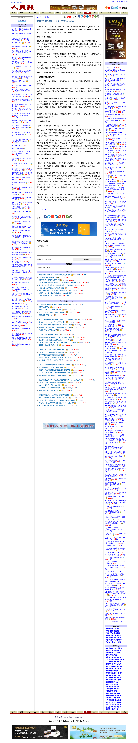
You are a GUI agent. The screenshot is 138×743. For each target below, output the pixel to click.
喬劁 (107, 682)
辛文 (110, 631)
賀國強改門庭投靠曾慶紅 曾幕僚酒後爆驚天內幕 (62, 327)
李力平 (120, 675)
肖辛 (116, 642)
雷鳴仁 (120, 650)
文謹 (113, 631)
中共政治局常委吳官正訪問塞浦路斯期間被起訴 (62, 275)
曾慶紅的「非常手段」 (54, 315)
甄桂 (119, 668)
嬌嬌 (119, 702)
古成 (115, 652)
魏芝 (110, 709)
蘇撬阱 (111, 689)
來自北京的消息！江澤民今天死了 (57, 309)
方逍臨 (108, 642)
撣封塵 (108, 657)
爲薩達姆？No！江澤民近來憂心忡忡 (58, 367)
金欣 (110, 628)
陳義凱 (120, 666)
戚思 (107, 686)
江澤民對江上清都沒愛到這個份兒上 (58, 388)
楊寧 (110, 655)
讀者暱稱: (40, 259)
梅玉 (113, 709)
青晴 (119, 677)
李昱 (107, 635)
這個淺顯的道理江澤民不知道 (56, 390)
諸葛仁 (108, 693)
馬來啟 (108, 648)
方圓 (119, 657)
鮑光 (107, 680)
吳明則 (112, 673)
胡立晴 (120, 640)
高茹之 (116, 675)
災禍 (65, 12)
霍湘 (114, 704)
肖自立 (119, 707)
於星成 (108, 700)
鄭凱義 (111, 637)
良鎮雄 (112, 666)
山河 (107, 655)
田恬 (110, 684)
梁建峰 (111, 640)
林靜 (107, 640)
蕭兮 (110, 635)
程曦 (107, 633)
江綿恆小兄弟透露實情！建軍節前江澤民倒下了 (61, 370)
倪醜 (107, 698)
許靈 (118, 698)
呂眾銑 (119, 664)
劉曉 (107, 631)
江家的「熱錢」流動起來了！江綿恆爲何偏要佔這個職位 (65, 342)
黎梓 (118, 693)
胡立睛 (108, 659)
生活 (80, 12)
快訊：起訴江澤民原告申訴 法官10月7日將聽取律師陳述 (64, 282)
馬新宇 (112, 648)
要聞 (21, 12)
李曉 (111, 693)
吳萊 (107, 691)
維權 (109, 12)
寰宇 (102, 12)
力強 (113, 633)
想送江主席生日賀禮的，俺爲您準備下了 (60, 312)
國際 (50, 12)
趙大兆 (108, 707)
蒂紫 (116, 668)
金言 (116, 666)
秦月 (116, 655)
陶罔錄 (108, 673)
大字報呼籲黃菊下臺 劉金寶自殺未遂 (58, 405)
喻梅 (110, 686)
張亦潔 (117, 673)
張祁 (115, 707)
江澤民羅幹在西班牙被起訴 (55, 277)
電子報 (126, 1)
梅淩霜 (114, 628)
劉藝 (107, 709)
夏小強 (111, 675)
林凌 (119, 700)
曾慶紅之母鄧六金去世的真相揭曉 (57, 385)
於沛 (117, 704)
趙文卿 (108, 677)
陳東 (118, 686)
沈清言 (117, 631)
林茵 (116, 657)
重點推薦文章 (22, 24)
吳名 (107, 637)
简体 (113, 1)
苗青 (107, 675)
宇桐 (111, 664)
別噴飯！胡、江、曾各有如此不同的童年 (60, 322)
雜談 (124, 12)
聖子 (113, 655)
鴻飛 (121, 673)
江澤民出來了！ (51, 307)
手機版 (121, 1)
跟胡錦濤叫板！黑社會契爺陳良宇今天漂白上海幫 (63, 325)
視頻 (116, 12)
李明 (110, 633)
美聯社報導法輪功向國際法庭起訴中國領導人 (61, 290)
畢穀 (107, 668)
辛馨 (107, 689)
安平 (116, 709)
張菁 (116, 650)
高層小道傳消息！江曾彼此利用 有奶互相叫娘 (61, 357)
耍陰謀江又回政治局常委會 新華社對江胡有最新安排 (63, 403)
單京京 (108, 702)
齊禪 (116, 691)
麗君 (118, 628)
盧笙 (121, 704)
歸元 (118, 652)
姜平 (111, 677)
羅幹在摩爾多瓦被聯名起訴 (54, 296)
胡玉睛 (116, 640)
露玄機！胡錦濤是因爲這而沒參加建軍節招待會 (61, 372)
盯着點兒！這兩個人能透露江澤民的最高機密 (61, 304)
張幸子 (108, 650)
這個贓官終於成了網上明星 (55, 330)
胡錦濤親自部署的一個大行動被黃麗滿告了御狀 (62, 395)
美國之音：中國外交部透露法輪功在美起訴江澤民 (61, 293)
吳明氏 (112, 657)
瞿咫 (113, 682)
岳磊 (116, 682)
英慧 (107, 671)
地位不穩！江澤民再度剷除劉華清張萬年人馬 (61, 375)
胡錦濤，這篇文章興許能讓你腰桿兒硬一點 (60, 382)
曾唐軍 (122, 659)
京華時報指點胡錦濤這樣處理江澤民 (58, 355)
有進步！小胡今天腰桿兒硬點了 (57, 334)
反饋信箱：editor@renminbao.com (69, 717)
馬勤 (110, 691)
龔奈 (115, 637)
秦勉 (107, 652)
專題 (94, 12)
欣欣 (116, 700)
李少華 (116, 702)
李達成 (116, 677)
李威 (107, 684)
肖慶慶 (114, 686)
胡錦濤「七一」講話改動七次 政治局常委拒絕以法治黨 (64, 400)
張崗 (111, 707)
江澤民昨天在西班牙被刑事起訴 (57, 280)
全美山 (112, 650)
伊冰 (113, 691)
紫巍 (115, 698)
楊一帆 (114, 635)
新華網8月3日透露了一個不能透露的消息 (58, 360)
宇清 (113, 671)
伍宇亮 (117, 633)
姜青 (110, 680)
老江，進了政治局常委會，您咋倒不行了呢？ (61, 397)
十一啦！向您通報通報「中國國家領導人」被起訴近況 (63, 285)
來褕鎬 (117, 659)
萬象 (72, 12)
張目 (119, 689)
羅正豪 (120, 648)
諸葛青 (112, 700)
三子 (119, 695)
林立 (115, 693)
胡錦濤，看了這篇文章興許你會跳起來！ (59, 349)
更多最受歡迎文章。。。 (119, 621)
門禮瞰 (119, 680)
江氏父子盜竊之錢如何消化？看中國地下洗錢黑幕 (62, 365)
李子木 (112, 642)
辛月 (115, 661)
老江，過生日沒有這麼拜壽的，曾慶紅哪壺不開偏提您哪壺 (66, 319)
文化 (87, 12)
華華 (116, 684)
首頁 (13, 12)
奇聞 (57, 12)
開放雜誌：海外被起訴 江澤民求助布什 (59, 288)
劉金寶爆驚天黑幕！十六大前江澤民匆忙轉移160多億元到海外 (67, 380)
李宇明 (119, 661)
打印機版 (42, 209)
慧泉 (116, 671)
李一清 (108, 695)
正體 (117, 1)
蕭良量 (114, 680)
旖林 (113, 684)
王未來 (112, 659)
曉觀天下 (112, 668)
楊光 (116, 648)
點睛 (110, 671)
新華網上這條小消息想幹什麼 (55, 345)
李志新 (108, 664)
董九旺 (111, 698)
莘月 (115, 664)
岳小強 (119, 637)
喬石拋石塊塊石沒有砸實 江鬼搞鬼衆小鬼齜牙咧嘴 (63, 337)
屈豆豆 (116, 689)
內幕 (28, 12)
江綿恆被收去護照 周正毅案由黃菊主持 (59, 352)
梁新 (116, 695)
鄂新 (110, 682)
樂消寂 (111, 661)
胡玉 (107, 661)
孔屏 (107, 628)
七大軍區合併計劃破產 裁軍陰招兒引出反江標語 (62, 340)
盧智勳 (108, 666)
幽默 (43, 12)
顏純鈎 (111, 652)
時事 (35, 12)
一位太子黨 (109, 704)
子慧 (111, 702)
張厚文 (119, 635)
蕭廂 (119, 642)
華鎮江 (112, 695)
